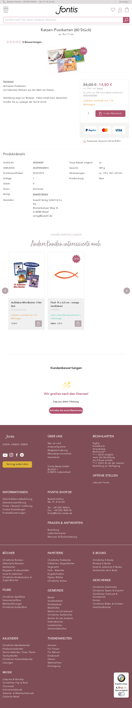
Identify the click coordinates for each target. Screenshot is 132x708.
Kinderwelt (53, 656)
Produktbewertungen (14, 513)
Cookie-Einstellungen (14, 509)
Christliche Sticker (57, 581)
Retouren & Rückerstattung (62, 537)
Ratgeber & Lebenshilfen (16, 570)
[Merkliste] (113, 10)
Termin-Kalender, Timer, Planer (19, 652)
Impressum (54, 457)
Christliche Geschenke (105, 587)
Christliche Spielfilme (14, 597)
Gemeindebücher (57, 629)
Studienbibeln (55, 601)
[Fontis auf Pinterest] (22, 455)
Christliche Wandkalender (16, 645)
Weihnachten (55, 663)
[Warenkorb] (127, 9)
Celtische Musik (11, 697)
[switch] (121, 694)
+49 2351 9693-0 (29, 2)
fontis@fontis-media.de (60, 513)
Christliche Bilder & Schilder (108, 604)
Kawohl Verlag (40, 194)
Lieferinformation (57, 533)
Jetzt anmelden (90, 95)
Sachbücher (9, 567)
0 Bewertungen (32, 42)
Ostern (51, 659)
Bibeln (51, 597)
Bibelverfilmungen (12, 604)
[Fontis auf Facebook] (17, 455)
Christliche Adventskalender (18, 659)
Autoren (52, 645)
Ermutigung (54, 666)
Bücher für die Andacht (60, 618)
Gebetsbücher (55, 622)
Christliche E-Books (103, 560)
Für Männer (54, 652)
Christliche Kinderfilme (15, 607)
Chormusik (8, 686)
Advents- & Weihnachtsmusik (18, 693)
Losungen (8, 663)
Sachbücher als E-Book (105, 570)
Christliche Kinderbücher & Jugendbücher (17, 578)
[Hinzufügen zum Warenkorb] (38, 323)
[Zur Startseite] (10, 438)
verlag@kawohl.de (42, 216)
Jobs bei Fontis (101, 483)
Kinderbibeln (55, 604)
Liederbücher (55, 625)
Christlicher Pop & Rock (15, 683)
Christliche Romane (13, 560)
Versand (100, 88)
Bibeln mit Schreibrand (60, 611)
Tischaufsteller (10, 656)
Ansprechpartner (57, 447)
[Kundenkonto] (120, 9)
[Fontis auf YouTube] (5, 455)
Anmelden (124, 2)
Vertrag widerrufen (17, 464)
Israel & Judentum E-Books (107, 567)
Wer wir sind (54, 443)
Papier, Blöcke (55, 577)
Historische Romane (13, 563)
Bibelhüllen (54, 608)
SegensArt (53, 567)
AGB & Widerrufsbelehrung (17, 499)
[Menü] (127, 674)
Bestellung (53, 530)
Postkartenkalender (13, 649)
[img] (7, 42)
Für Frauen (53, 649)
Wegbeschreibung (58, 450)
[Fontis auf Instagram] (11, 455)
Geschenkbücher (102, 607)
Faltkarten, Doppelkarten (61, 563)
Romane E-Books (102, 563)
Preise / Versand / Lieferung (17, 506)
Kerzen (96, 600)
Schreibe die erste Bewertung (66, 410)
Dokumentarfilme (12, 600)
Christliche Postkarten (59, 560)
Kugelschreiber (56, 574)
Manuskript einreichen (59, 454)
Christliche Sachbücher (60, 615)
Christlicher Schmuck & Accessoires (105, 595)
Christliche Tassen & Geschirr (108, 591)
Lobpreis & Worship (13, 679)
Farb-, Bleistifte (56, 570)
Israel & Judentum (12, 574)
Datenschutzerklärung (14, 503)
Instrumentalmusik (12, 690)
